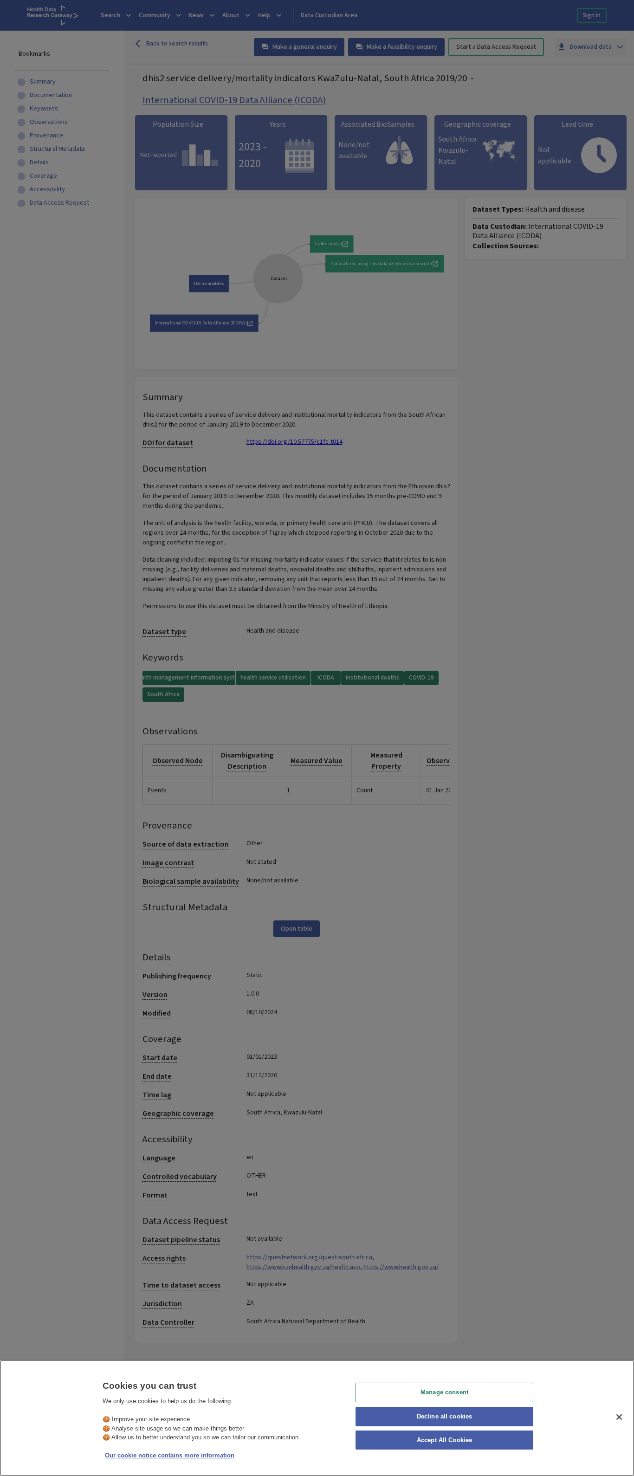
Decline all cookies (444, 1416)
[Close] (619, 1417)
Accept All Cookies (444, 1440)
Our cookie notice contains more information (169, 1455)
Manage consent (444, 1392)
